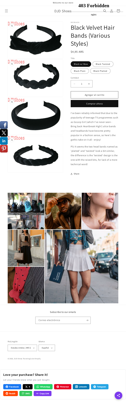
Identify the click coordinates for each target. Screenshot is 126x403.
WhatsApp (45, 386)
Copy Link (44, 393)
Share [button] (76, 173)
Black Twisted (103, 64)
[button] (6, 11)
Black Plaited (100, 71)
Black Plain (80, 71)
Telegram (101, 386)
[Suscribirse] (87, 320)
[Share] (118, 395)
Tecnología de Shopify (32, 359)
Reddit (12, 393)
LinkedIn (83, 386)
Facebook (14, 386)
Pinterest (64, 386)
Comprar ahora (94, 103)
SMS (27, 393)
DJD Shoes (18, 359)
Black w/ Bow (81, 64)
